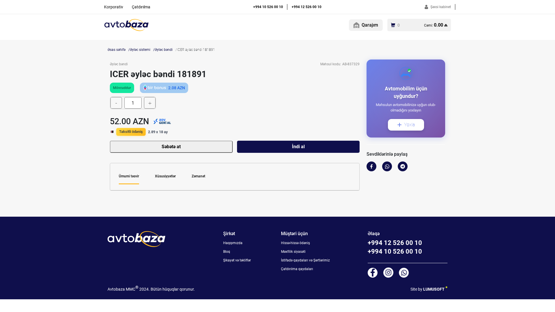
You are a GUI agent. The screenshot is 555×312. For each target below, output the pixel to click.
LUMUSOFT (434, 289)
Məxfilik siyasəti (293, 252)
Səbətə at (171, 146)
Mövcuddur (122, 88)
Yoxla (409, 124)
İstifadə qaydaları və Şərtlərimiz (305, 260)
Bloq (226, 252)
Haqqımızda (233, 243)
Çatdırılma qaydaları (297, 269)
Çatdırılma (141, 7)
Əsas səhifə (116, 50)
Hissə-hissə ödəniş (295, 243)
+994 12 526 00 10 (306, 7)
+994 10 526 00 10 (268, 7)
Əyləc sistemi (140, 50)
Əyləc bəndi (164, 50)
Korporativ (113, 7)
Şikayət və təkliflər (237, 260)
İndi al (298, 146)
